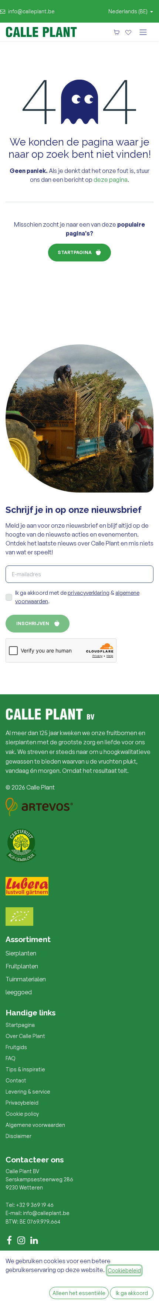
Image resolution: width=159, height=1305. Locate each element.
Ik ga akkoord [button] (132, 1293)
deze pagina (111, 179)
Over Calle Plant (25, 1036)
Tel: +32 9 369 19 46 (30, 1205)
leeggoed (19, 992)
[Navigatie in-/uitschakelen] (143, 32)
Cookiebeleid (124, 1270)
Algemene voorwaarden (35, 1125)
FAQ (11, 1058)
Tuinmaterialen (26, 979)
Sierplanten (21, 953)
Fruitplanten (22, 966)
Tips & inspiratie (25, 1069)
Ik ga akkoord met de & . (77, 597)
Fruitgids (16, 1047)
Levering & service (28, 1091)
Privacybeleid (22, 1102)
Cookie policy (22, 1114)
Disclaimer (18, 1136)
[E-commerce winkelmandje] (116, 32)
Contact (16, 1080)
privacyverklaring (88, 592)
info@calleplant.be (31, 11)
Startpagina (75, 252)
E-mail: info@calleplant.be (38, 1213)
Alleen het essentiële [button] (79, 1293)
